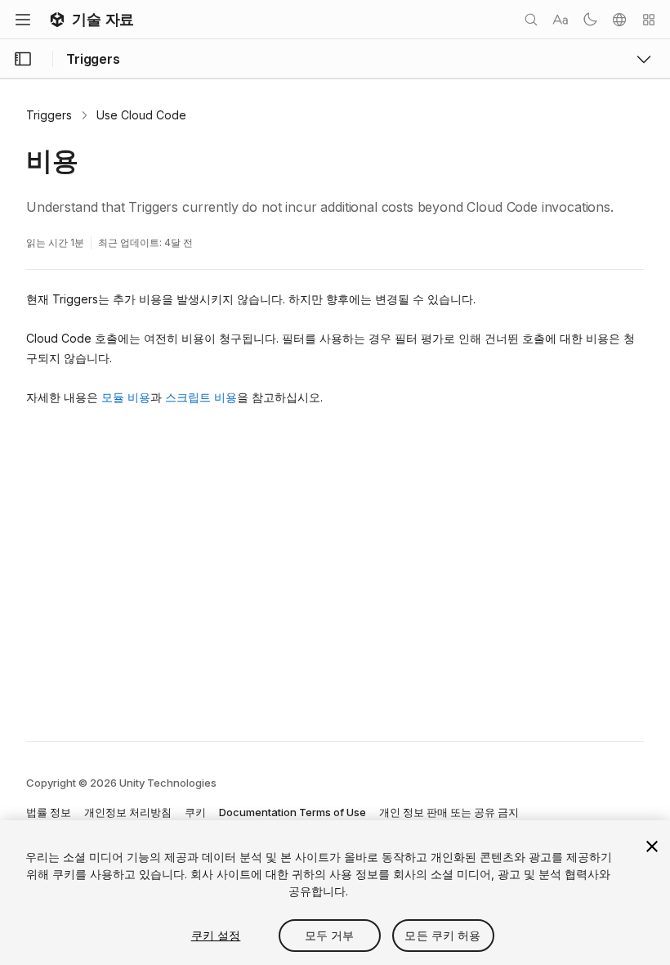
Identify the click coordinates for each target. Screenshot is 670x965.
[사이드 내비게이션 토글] (23, 59)
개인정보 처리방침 (128, 812)
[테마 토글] (589, 19)
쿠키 (195, 812)
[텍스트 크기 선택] (560, 19)
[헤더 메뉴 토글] (23, 20)
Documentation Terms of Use (292, 812)
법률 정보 (48, 812)
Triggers (49, 115)
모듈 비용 (125, 397)
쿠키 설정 (216, 935)
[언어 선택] (619, 19)
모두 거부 (330, 935)
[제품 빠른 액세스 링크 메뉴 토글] (644, 59)
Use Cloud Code (141, 115)
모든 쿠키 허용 (442, 935)
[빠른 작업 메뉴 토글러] (648, 19)
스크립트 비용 (201, 397)
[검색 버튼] (531, 19)
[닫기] (652, 846)
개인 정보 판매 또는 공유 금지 (449, 812)
